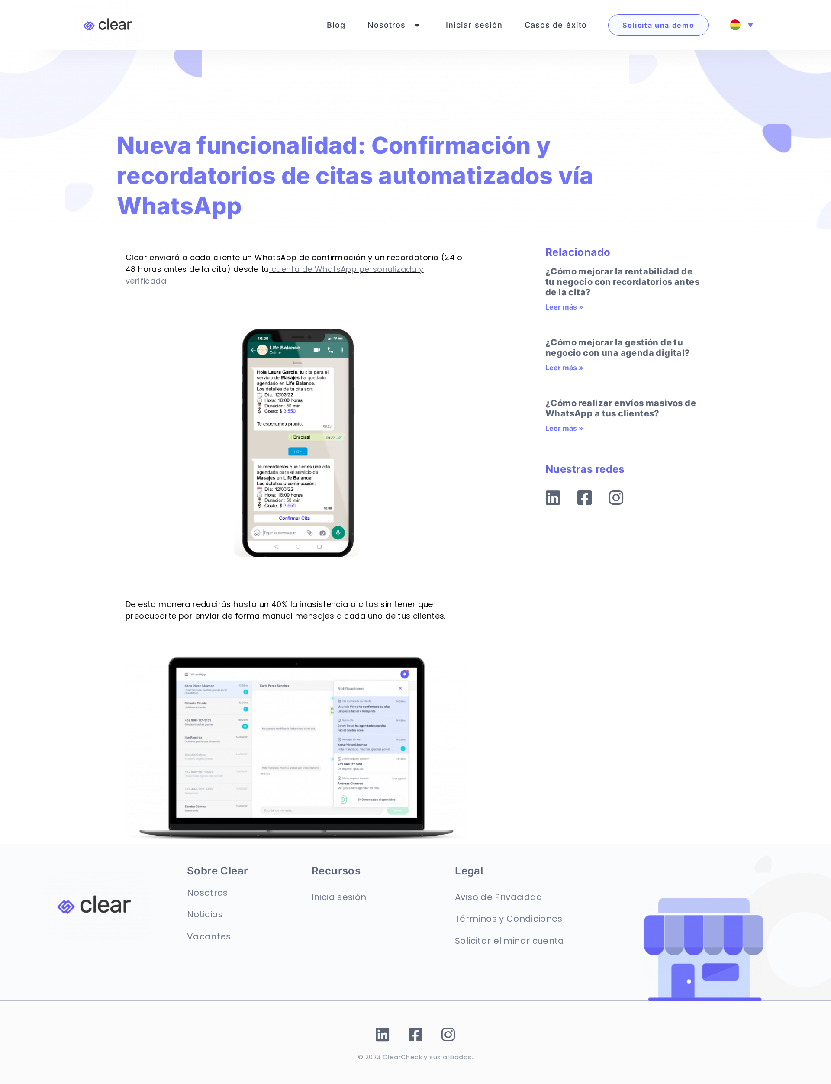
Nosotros (386, 24)
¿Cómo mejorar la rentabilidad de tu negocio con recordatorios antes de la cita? (622, 281)
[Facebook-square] (585, 498)
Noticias (205, 914)
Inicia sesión (339, 897)
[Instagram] (616, 498)
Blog (336, 24)
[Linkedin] (553, 498)
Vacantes (209, 936)
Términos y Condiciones (508, 919)
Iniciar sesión (474, 24)
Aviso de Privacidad (498, 897)
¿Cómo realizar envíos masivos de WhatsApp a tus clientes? (620, 408)
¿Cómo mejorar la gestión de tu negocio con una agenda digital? (617, 347)
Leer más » (564, 307)
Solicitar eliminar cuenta (509, 941)
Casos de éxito (556, 24)
